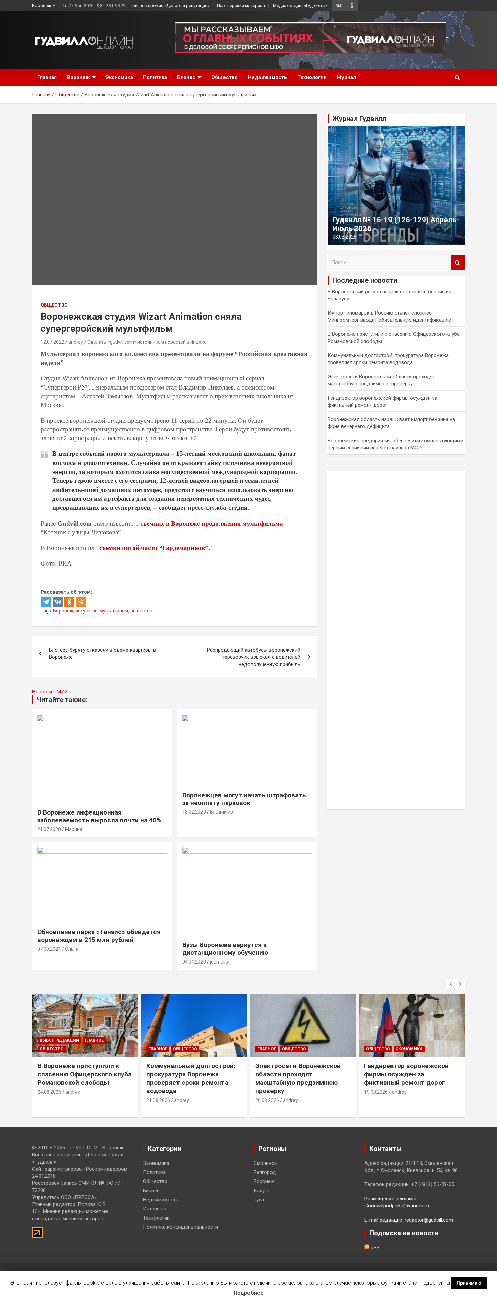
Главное (94, 1040)
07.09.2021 (49, 949)
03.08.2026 (344, 237)
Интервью (154, 1209)
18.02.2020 (194, 812)
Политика (155, 77)
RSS (374, 1248)
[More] (81, 602)
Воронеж (41, 5)
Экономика (119, 77)
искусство (86, 611)
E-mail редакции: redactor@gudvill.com (408, 1220)
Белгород (265, 1172)
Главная (47, 77)
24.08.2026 (49, 1092)
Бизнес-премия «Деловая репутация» (170, 5)
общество (141, 611)
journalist (220, 962)
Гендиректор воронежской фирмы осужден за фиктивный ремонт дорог (406, 1074)
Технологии (312, 77)
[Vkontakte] (58, 602)
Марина (73, 829)
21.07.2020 (49, 829)
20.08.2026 (267, 1100)
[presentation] (450, 984)
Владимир (221, 812)
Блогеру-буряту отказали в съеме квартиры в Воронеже (102, 653)
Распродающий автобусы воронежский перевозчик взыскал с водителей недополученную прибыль (253, 657)
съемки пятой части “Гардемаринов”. (154, 547)
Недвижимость (267, 77)
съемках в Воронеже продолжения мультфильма (211, 523)
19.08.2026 (376, 1092)
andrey (75, 342)
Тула (259, 1200)
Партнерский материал (241, 5)
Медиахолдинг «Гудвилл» (299, 5)
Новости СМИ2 (49, 692)
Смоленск (265, 1163)
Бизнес (186, 77)
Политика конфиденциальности (180, 1227)
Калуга (261, 1190)
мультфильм (114, 611)
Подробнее (249, 1293)
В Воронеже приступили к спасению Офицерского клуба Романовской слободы (85, 1074)
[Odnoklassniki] (69, 602)
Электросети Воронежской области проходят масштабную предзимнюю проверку (298, 1078)
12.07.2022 (52, 342)
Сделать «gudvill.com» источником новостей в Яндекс (146, 342)
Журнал (346, 77)
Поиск (458, 262)
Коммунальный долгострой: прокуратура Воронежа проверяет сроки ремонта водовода (190, 1078)
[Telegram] (46, 602)
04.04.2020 (194, 962)
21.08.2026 (158, 1100)
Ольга (71, 949)
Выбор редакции (59, 1040)
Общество (224, 77)
